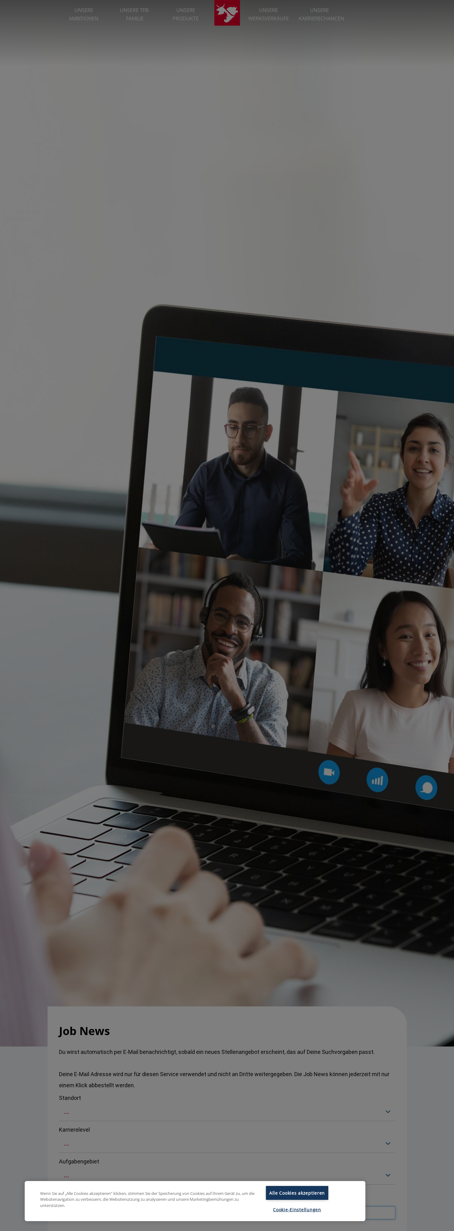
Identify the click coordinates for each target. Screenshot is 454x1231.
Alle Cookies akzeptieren (297, 1193)
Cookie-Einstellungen (297, 1209)
